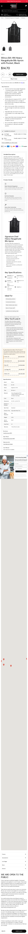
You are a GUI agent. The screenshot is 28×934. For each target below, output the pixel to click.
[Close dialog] (27, 455)
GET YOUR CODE (21, 471)
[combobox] (16, 468)
